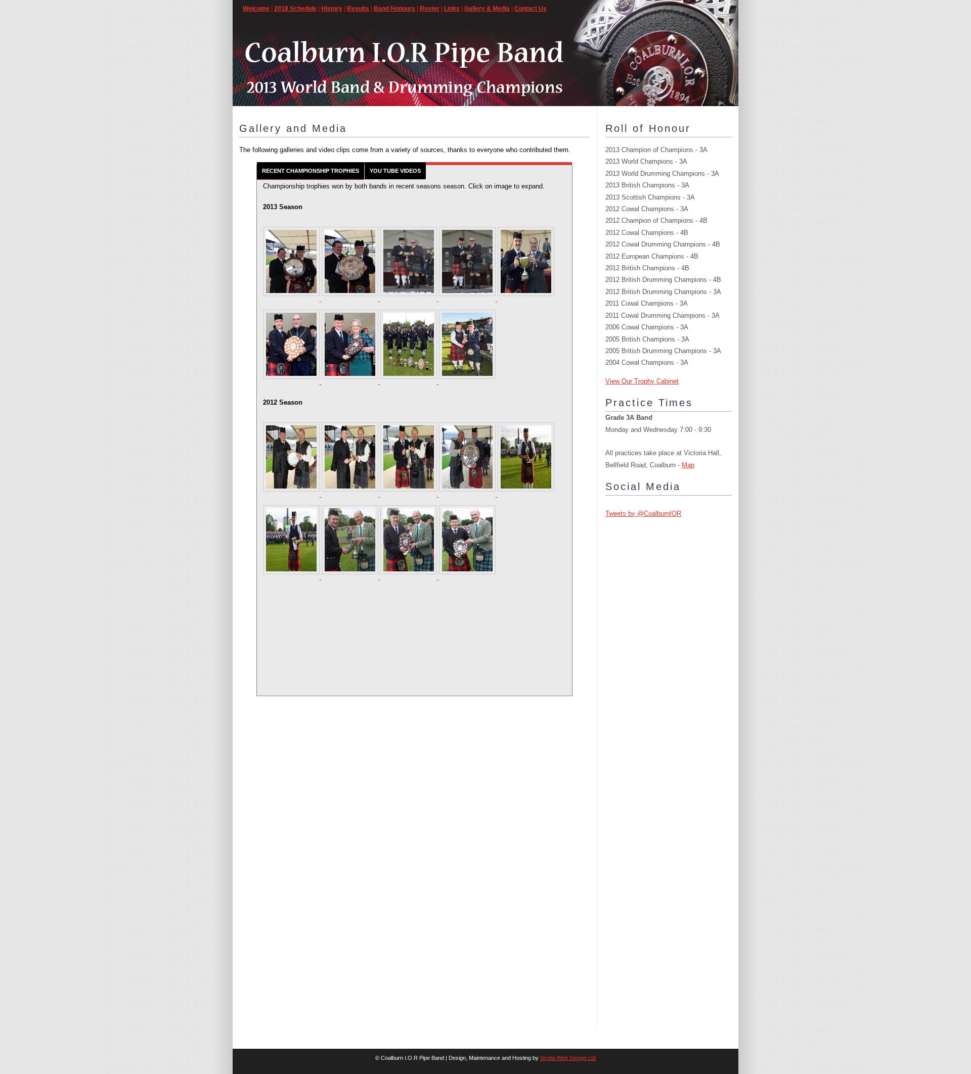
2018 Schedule (295, 8)
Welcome (256, 8)
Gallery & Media (487, 8)
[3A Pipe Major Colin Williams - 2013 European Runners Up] (292, 381)
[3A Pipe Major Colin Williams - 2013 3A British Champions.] (467, 381)
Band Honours (394, 8)
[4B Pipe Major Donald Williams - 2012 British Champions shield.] (409, 577)
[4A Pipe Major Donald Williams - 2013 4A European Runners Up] (351, 381)
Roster (429, 8)
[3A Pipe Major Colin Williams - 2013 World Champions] (409, 299)
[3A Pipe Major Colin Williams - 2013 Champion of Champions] (292, 299)
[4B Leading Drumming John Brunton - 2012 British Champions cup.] (351, 577)
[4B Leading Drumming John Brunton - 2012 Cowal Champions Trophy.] (351, 494)
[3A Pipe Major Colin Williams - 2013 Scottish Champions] (526, 299)
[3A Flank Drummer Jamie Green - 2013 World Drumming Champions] (468, 299)
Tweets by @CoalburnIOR (643, 513)
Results (358, 8)
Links (452, 8)
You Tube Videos (395, 171)
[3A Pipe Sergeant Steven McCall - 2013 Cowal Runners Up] (351, 299)
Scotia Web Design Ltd (568, 1058)
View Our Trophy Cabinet (642, 381)
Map (688, 465)
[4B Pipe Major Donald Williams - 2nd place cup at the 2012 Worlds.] (526, 494)
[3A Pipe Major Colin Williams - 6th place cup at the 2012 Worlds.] (292, 577)
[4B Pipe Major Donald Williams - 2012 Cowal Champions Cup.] (409, 494)
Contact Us (530, 8)
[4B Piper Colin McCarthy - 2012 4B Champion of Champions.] (292, 494)
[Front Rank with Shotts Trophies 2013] (409, 381)
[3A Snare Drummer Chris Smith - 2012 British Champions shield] (467, 577)
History (331, 8)
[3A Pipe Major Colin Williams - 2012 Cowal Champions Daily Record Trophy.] (468, 494)
